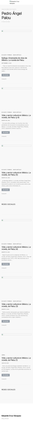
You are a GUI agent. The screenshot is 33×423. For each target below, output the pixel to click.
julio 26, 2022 (5, 363)
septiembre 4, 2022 (6, 63)
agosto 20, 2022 (6, 177)
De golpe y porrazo (7, 54)
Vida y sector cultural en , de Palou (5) (16, 173)
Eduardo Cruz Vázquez (11, 416)
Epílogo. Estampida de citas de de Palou (14, 59)
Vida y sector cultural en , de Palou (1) (16, 359)
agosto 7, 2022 (5, 309)
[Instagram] (18, 209)
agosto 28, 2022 (6, 120)
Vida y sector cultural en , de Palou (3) (16, 305)
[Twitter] (15, 209)
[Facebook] (13, 209)
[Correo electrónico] (20, 209)
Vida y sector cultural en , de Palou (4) (16, 248)
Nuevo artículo (17, 54)
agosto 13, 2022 (6, 252)
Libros (3, 354)
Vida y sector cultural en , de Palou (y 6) (16, 116)
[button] (30, 2)
